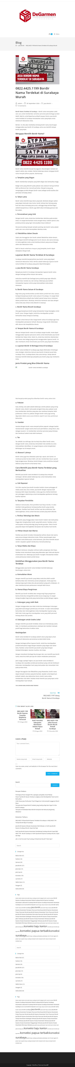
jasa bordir (35, 907)
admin (20, 103)
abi (16, 839)
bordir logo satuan (40, 904)
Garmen (18, 862)
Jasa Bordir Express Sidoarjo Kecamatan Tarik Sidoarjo (30, 826)
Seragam (18, 885)
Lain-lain (18, 879)
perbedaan (39, 936)
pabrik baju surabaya (32, 936)
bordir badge (40, 898)
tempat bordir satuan (44, 939)
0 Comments (22, 106)
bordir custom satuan (48, 898)
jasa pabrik (34, 923)
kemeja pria (21, 926)
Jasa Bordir (47, 103)
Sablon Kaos (19, 882)
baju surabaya (33, 898)
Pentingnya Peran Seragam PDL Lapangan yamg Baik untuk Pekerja (34, 795)
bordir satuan (19, 907)
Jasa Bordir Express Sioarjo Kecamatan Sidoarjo (36, 918)
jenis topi (18, 872)
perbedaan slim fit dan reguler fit (50, 936)
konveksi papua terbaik (34, 931)
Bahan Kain (19, 855)
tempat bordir (35, 939)
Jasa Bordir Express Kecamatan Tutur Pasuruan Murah (43, 912)
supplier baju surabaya (26, 939)
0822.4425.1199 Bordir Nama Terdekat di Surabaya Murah (41, 45)
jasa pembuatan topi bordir (44, 923)
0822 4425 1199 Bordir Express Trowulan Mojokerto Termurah (22, 715)
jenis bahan (53, 923)
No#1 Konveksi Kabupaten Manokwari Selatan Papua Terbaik (37, 724)
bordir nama (22, 685)
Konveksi (18, 875)
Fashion (18, 859)
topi (21, 941)
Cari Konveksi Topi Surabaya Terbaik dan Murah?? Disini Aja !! (35, 839)
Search (18, 782)
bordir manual (48, 904)
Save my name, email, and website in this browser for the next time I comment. (37, 767)
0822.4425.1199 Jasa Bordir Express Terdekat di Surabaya (31, 820)
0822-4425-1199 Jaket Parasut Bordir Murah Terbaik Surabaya (52, 724)
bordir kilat (23, 904)
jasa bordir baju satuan (46, 907)
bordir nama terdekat (32, 685)
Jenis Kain (18, 869)
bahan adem (18, 898)
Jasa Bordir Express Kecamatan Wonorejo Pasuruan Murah (31, 914)
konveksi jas (50, 926)
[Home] (16, 45)
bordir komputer (31, 904)
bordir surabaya (26, 907)
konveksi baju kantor (35, 926)
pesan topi (18, 939)
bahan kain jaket (26, 898)
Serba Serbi (19, 889)
